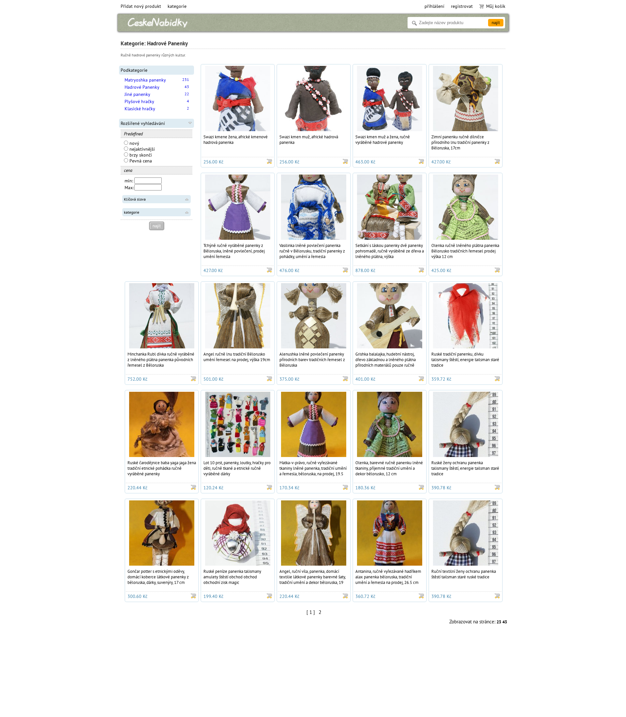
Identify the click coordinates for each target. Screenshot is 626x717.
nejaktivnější (141, 149)
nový (133, 143)
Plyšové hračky (139, 101)
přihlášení (434, 6)
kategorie (177, 6)
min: (129, 181)
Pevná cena (140, 161)
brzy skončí (140, 155)
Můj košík (495, 6)
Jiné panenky (137, 94)
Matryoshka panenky (145, 80)
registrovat (462, 6)
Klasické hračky (140, 109)
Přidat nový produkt (141, 6)
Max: (129, 188)
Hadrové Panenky (142, 87)
